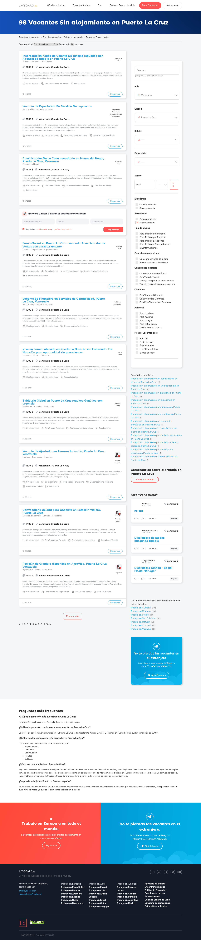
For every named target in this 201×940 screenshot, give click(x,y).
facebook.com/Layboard (30, 894)
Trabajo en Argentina (127, 900)
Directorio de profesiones (157, 903)
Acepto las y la (48, 229)
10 (47, 624)
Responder (115, 94)
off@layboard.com (27, 891)
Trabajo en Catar (97, 903)
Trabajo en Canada (126, 894)
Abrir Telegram (158, 675)
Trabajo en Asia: (97, 884)
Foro (100, 5)
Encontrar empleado (155, 887)
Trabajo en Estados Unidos (127, 889)
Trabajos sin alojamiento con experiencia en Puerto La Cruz (153, 402)
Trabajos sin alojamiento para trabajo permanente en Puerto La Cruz (156, 437)
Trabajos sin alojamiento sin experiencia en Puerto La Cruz (156, 395)
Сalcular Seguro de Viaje (122, 5)
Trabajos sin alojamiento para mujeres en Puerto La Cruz (155, 409)
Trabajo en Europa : (71, 884)
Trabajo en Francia (70, 890)
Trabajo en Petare (142, 615)
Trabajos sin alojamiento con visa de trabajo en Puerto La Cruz (155, 388)
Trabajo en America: (127, 884)
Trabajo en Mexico (126, 903)
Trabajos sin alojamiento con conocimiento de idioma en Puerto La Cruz (154, 380)
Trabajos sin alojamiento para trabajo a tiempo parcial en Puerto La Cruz (154, 444)
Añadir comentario (144, 480)
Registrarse (113, 229)
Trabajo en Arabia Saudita (98, 895)
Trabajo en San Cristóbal (145, 618)
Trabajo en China (97, 890)
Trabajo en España (70, 897)
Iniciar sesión (172, 5)
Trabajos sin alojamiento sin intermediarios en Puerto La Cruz (154, 458)
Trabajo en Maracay (143, 611)
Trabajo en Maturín (142, 622)
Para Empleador (150, 5)
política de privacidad (63, 229)
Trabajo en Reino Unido (72, 887)
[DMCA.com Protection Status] (37, 923)
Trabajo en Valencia (143, 629)
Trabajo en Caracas (143, 625)
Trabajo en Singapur (99, 906)
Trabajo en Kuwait (98, 887)
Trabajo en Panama (127, 897)
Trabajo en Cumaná (143, 608)
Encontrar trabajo (81, 5)
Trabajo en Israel (97, 900)
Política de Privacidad (155, 890)
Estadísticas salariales (156, 906)
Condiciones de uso (155, 893)
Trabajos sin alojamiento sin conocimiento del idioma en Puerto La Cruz (154, 430)
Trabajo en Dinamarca (72, 903)
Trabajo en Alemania (71, 894)
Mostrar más (72, 616)
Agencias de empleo (155, 884)
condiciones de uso (43, 229)
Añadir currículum (56, 5)
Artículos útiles (152, 896)
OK (173, 184)
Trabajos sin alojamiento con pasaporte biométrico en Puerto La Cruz (151, 423)
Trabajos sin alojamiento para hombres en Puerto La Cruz (156, 416)
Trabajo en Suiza (69, 900)
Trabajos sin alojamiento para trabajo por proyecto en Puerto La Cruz (152, 451)
